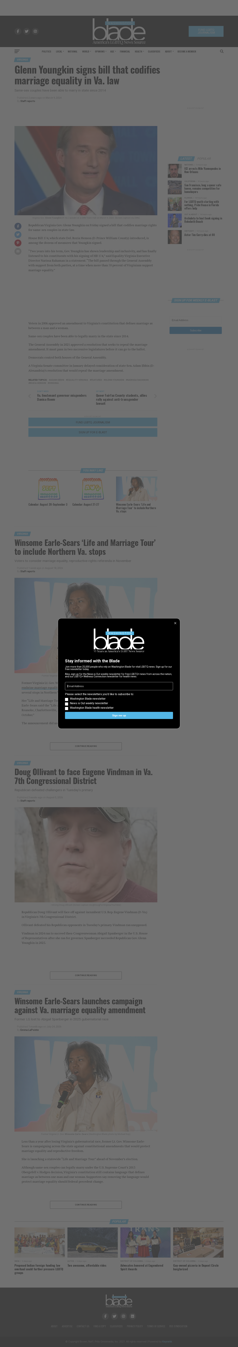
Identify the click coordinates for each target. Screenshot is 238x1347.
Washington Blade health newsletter (92, 707)
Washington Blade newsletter (88, 698)
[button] (119, 701)
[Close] (175, 623)
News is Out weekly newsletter (89, 703)
